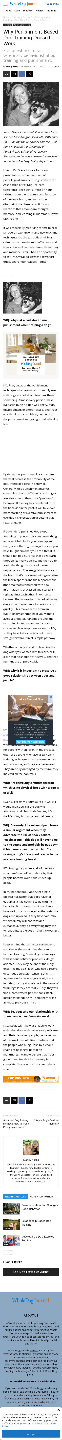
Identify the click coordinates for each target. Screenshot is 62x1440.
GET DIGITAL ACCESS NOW (30, 742)
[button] (58, 1409)
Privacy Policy (41, 1423)
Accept (31, 1434)
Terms (8, 1423)
